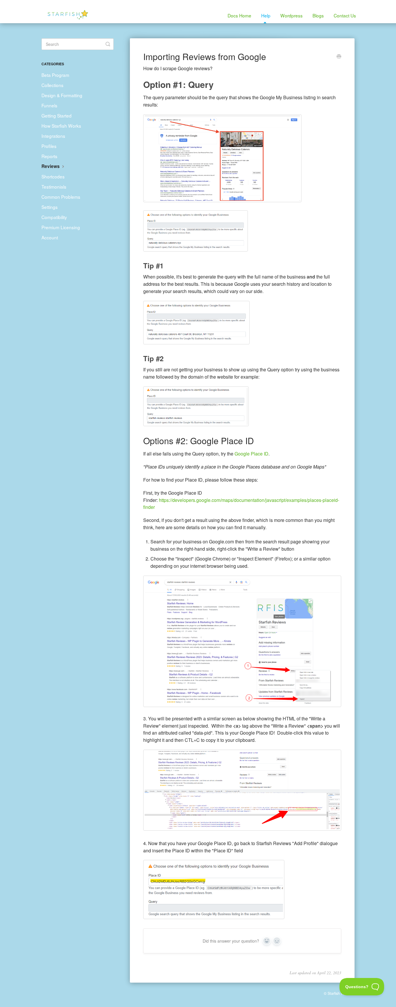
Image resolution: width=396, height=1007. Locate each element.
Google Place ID (251, 453)
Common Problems (60, 197)
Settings (49, 207)
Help (265, 15)
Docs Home (239, 15)
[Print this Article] (339, 57)
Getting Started (56, 115)
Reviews (51, 166)
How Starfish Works (61, 125)
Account (49, 237)
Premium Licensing (60, 227)
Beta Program (55, 75)
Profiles (49, 146)
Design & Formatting (61, 95)
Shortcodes (53, 176)
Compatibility (54, 217)
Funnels (49, 105)
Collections (52, 85)
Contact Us (345, 15)
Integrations (53, 136)
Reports (49, 156)
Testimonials (53, 186)
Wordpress (291, 15)
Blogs (318, 15)
